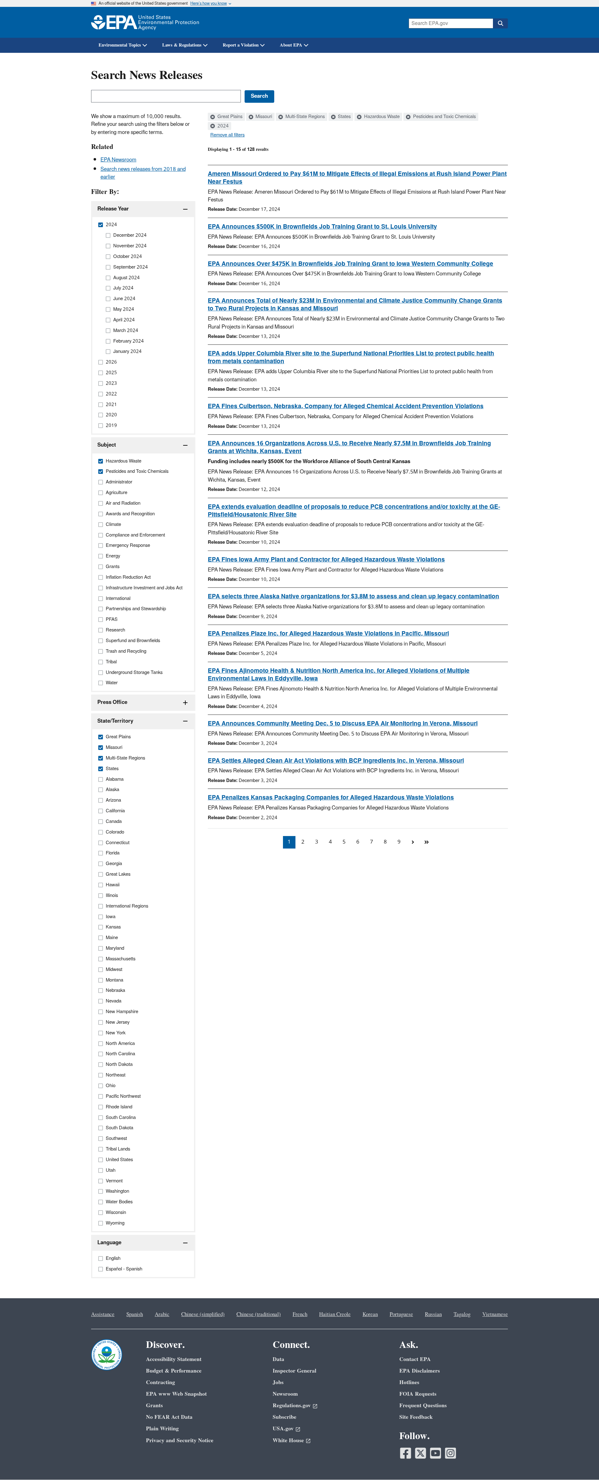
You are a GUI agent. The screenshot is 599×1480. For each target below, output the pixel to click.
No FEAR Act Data (169, 1417)
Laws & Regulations (182, 45)
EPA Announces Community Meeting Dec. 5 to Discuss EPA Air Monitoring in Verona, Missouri (343, 723)
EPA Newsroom (118, 160)
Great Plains (229, 117)
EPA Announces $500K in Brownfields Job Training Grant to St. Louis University (322, 226)
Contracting (160, 1382)
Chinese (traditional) (258, 1314)
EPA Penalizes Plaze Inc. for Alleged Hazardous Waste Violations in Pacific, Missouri (328, 633)
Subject (106, 445)
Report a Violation (241, 45)
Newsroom (285, 1394)
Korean (370, 1314)
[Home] (145, 22)
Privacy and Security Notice (179, 1440)
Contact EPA (415, 1359)
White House (288, 1440)
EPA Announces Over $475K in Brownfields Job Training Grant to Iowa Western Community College (350, 264)
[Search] (500, 23)
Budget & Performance (174, 1371)
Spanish (134, 1314)
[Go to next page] (413, 842)
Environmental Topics (120, 45)
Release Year (113, 209)
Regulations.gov (292, 1405)
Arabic (162, 1314)
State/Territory (115, 721)
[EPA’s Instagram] (450, 1453)
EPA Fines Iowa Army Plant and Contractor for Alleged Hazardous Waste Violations (326, 559)
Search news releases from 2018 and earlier (143, 173)
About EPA (291, 45)
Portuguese (401, 1314)
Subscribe (284, 1417)
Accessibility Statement (174, 1359)
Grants (154, 1405)
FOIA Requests (417, 1394)
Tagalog (462, 1314)
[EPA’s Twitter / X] (420, 1453)
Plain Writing (162, 1428)
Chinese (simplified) (203, 1314)
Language (109, 1242)
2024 (222, 126)
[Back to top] (582, 1463)
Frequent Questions (423, 1405)
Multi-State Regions (304, 117)
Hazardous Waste (381, 117)
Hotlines (409, 1382)
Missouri (263, 117)
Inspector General (294, 1371)
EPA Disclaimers (419, 1371)
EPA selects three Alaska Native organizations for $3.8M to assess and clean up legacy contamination (353, 596)
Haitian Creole (335, 1314)
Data (278, 1359)
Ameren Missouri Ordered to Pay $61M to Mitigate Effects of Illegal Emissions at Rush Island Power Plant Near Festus (357, 178)
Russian (433, 1314)
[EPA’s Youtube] (435, 1453)
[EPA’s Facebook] (405, 1453)
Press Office (112, 702)
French (300, 1314)
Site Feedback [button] (416, 1417)
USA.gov (283, 1428)
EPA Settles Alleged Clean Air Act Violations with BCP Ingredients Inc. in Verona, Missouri (336, 761)
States (344, 117)
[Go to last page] (426, 842)
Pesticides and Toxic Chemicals (444, 117)
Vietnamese (495, 1314)
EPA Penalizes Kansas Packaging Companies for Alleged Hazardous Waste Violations (331, 797)
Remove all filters (227, 135)
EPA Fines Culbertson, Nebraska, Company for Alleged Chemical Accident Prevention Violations (346, 406)
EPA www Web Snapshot (176, 1394)
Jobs (278, 1382)
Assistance (102, 1314)
